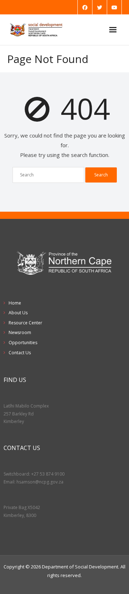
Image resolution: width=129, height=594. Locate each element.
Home (15, 303)
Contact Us (20, 353)
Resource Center (25, 323)
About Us (18, 313)
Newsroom (20, 332)
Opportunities (23, 342)
